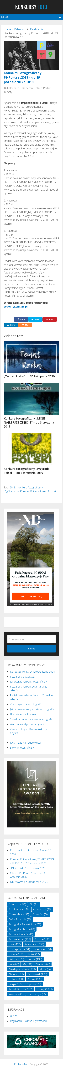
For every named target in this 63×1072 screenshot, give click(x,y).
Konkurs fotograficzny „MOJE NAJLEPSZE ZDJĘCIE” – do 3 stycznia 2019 (29, 422)
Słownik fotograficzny (22, 747)
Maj (27, 964)
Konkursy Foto (21, 1064)
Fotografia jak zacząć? (22, 676)
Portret (47, 88)
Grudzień (42, 939)
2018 (13, 487)
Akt (34, 904)
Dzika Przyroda (20, 919)
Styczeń (34, 984)
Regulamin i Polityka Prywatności (28, 1021)
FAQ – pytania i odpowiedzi (25, 742)
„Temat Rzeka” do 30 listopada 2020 (29, 376)
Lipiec (34, 954)
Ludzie (35, 959)
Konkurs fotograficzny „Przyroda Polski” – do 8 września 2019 (27, 471)
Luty (14, 964)
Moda (45, 969)
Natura (16, 974)
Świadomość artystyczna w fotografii (31, 719)
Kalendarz (13, 88)
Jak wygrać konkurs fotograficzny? (29, 681)
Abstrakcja (17, 904)
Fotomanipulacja (21, 934)
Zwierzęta (38, 994)
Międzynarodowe (22, 969)
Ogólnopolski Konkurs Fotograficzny (25, 491)
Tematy (8, 92)
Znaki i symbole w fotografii (25, 704)
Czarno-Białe (19, 914)
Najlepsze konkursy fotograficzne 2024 (32, 671)
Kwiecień (16, 954)
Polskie (38, 88)
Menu (4, 16)
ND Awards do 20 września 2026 (29, 882)
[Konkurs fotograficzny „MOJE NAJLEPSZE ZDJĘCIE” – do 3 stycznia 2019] (31, 399)
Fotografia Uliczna (22, 929)
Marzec (43, 964)
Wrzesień (17, 994)
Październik (26, 88)
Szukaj (31, 648)
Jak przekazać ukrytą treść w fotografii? (32, 709)
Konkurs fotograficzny (30, 487)
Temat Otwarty (20, 989)
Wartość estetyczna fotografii (27, 724)
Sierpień (16, 984)
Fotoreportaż (20, 939)
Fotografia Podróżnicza (25, 924)
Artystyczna (42, 909)
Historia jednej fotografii (23, 714)
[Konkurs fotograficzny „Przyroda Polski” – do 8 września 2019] (31, 449)
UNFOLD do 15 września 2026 (27, 868)
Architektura (19, 909)
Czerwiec (40, 914)
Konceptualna (19, 949)
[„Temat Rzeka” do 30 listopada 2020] (31, 357)
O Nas (13, 1016)
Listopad (16, 959)
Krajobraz (43, 949)
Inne (15, 944)
